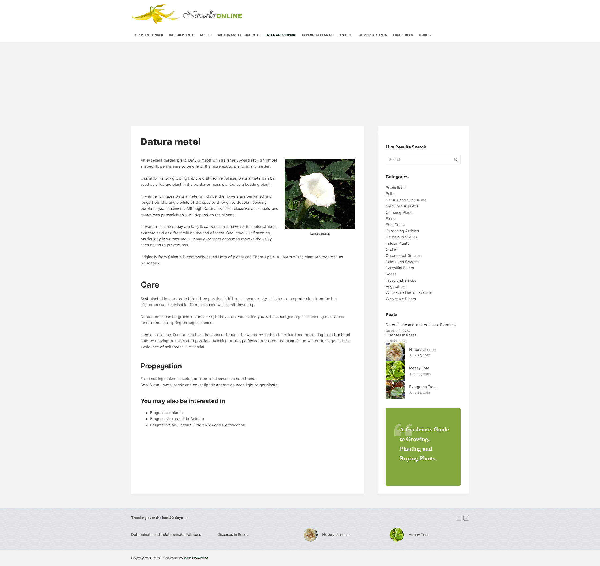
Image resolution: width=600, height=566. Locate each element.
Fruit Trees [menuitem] (403, 35)
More (423, 35)
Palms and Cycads (402, 261)
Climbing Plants (399, 212)
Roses (391, 274)
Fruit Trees (395, 224)
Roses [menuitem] (205, 35)
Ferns (390, 218)
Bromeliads (395, 187)
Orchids (392, 249)
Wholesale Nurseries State (409, 292)
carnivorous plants (402, 206)
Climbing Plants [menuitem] (373, 35)
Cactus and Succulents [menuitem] (238, 35)
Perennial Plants (400, 268)
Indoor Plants (397, 243)
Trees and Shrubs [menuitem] (280, 35)
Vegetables (395, 286)
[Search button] (456, 159)
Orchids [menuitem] (345, 35)
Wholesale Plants (401, 298)
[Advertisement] (300, 77)
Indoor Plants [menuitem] (181, 35)
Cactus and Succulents (406, 200)
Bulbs (390, 193)
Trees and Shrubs (401, 280)
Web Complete (196, 558)
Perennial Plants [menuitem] (317, 35)
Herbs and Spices (401, 237)
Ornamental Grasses (403, 255)
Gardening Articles (402, 231)
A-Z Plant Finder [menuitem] (148, 35)
